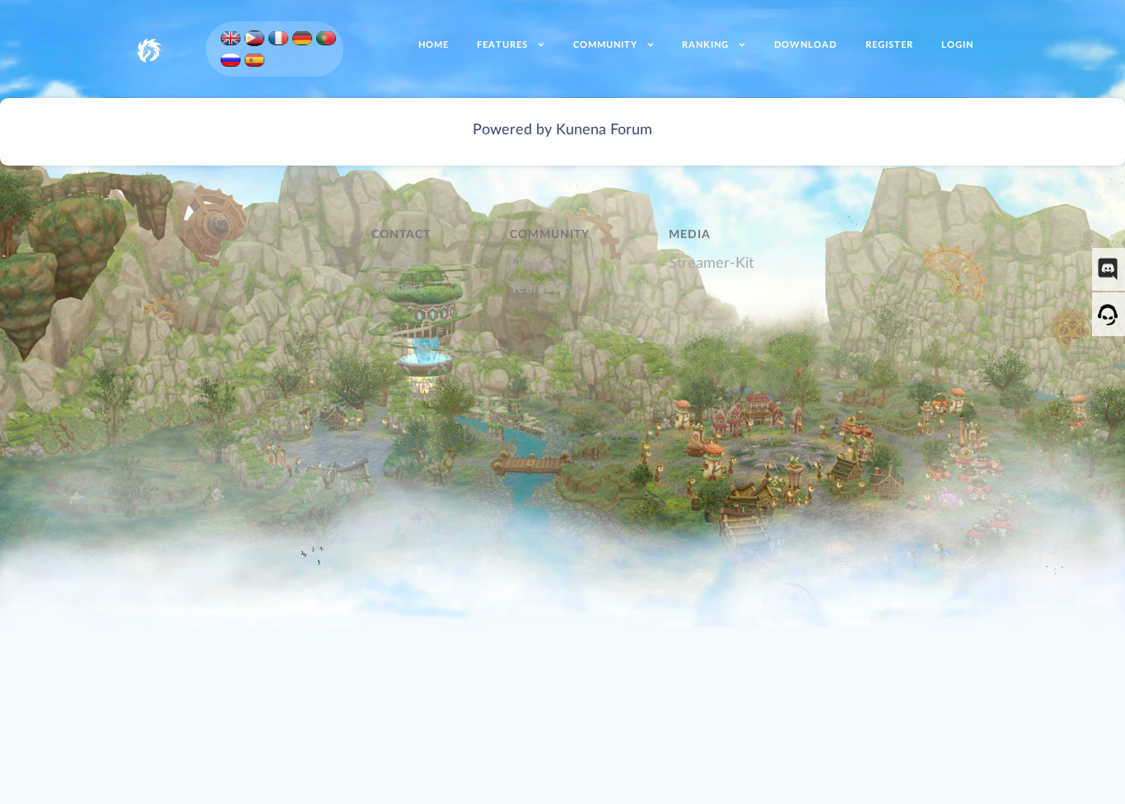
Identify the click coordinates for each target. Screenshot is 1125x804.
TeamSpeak (547, 288)
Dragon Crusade (516, 437)
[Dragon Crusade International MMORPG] (148, 48)
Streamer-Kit (711, 263)
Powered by (512, 130)
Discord (535, 263)
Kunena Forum (604, 130)
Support (397, 288)
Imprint (394, 263)
